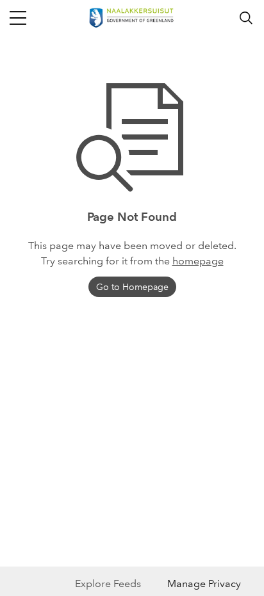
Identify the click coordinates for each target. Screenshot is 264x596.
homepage (198, 261)
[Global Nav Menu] (17, 17)
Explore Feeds (108, 583)
